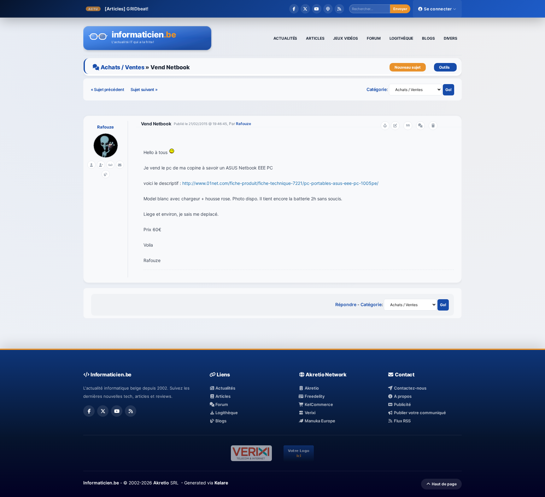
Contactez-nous (409, 388)
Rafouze (105, 126)
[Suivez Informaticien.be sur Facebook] (294, 9)
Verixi (309, 412)
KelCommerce (318, 404)
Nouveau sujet (408, 67)
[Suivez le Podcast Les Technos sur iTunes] (328, 9)
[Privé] (110, 165)
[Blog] (106, 174)
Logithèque (226, 412)
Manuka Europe (319, 420)
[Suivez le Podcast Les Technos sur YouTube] (316, 9)
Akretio (311, 388)
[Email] (120, 165)
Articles (222, 396)
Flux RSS (401, 420)
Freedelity (314, 396)
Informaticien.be (101, 482)
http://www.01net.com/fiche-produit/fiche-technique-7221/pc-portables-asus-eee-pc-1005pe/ (280, 183)
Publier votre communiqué (419, 412)
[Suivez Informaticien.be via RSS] (339, 9)
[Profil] (91, 165)
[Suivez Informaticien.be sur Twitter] (305, 9)
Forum (221, 404)
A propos (402, 396)
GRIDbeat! (137, 8)
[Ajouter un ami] (101, 165)
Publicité (402, 404)
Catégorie (376, 89)
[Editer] (395, 125)
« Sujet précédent (108, 89)
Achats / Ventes (122, 67)
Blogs (220, 420)
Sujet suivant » (144, 89)
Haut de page (444, 484)
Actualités (224, 388)
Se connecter (438, 8)
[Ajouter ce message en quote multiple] (420, 125)
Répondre (345, 304)
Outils (445, 67)
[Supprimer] (433, 125)
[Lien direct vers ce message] (385, 125)
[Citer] (407, 125)
